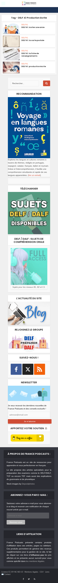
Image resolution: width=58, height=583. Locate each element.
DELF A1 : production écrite (33, 66)
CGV (42, 572)
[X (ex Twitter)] (27, 369)
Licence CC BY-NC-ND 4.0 (12, 572)
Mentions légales (31, 572)
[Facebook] (16, 369)
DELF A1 (24, 25)
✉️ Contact (6, 574)
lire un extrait (34, 175)
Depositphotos (28, 484)
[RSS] (39, 369)
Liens (47, 572)
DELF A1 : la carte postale (32, 40)
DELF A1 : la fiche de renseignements (30, 54)
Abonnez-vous (15, 522)
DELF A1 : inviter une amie (32, 27)
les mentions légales (35, 561)
